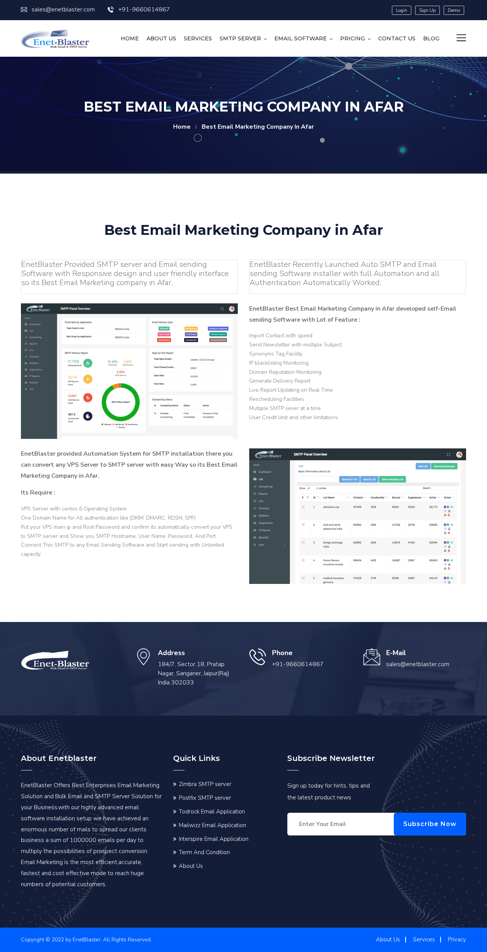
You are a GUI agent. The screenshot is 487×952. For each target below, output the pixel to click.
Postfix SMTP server (205, 798)
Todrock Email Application (212, 811)
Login (401, 10)
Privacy (457, 939)
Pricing (352, 38)
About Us (161, 38)
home (182, 127)
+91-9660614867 (144, 9)
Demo (454, 10)
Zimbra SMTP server (205, 784)
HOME (130, 38)
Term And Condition (204, 852)
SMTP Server (240, 38)
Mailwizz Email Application (212, 825)
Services (198, 38)
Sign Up (427, 10)
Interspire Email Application (213, 839)
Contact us (396, 38)
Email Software (300, 38)
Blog (431, 38)
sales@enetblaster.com (63, 9)
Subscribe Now (430, 824)
